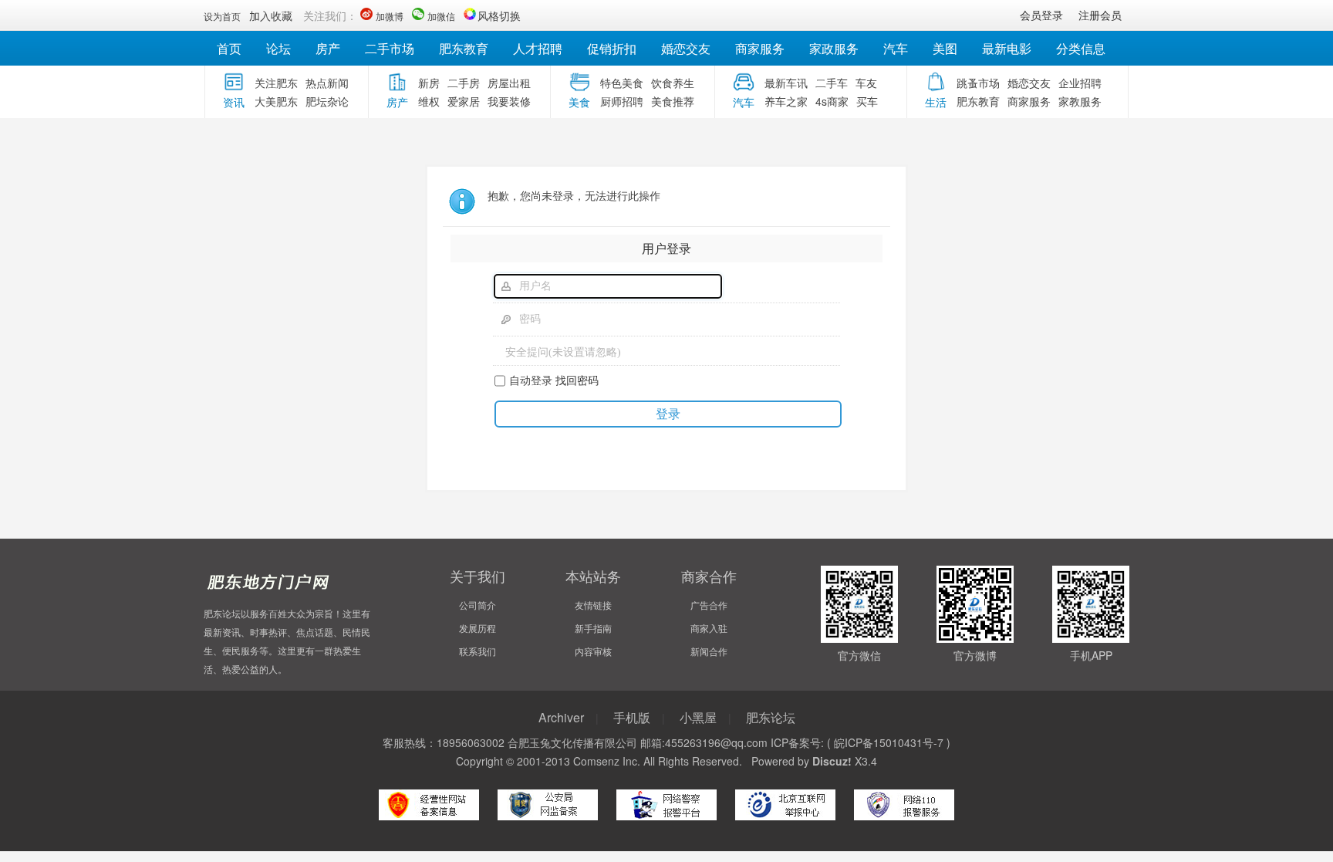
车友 (866, 82)
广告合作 (708, 604)
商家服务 (760, 48)
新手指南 (593, 627)
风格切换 (499, 15)
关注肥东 (276, 82)
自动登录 (530, 379)
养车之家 (786, 101)
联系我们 (477, 650)
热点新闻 (327, 82)
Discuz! (832, 761)
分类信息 (1080, 48)
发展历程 (477, 627)
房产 (328, 48)
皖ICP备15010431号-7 (888, 742)
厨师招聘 (621, 101)
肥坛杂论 (327, 101)
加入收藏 (270, 15)
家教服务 (1080, 101)
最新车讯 (786, 82)
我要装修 (509, 101)
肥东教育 (463, 48)
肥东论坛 (770, 717)
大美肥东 (276, 101)
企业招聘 (1080, 82)
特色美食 (621, 82)
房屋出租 (509, 82)
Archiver (561, 717)
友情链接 (593, 604)
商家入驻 (708, 627)
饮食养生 (672, 82)
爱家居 (463, 101)
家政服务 (834, 48)
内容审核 (593, 650)
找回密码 (577, 379)
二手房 (463, 82)
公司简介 (477, 604)
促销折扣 (611, 48)
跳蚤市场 (978, 82)
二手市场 (389, 48)
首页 (229, 48)
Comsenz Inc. (606, 761)
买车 (867, 101)
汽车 (895, 48)
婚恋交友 (685, 48)
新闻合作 (708, 650)
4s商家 (832, 101)
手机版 (631, 717)
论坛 (278, 48)
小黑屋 (698, 717)
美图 (945, 48)
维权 (429, 101)
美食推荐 (672, 101)
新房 (429, 82)
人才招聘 (537, 48)
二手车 (831, 82)
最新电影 (1006, 48)
